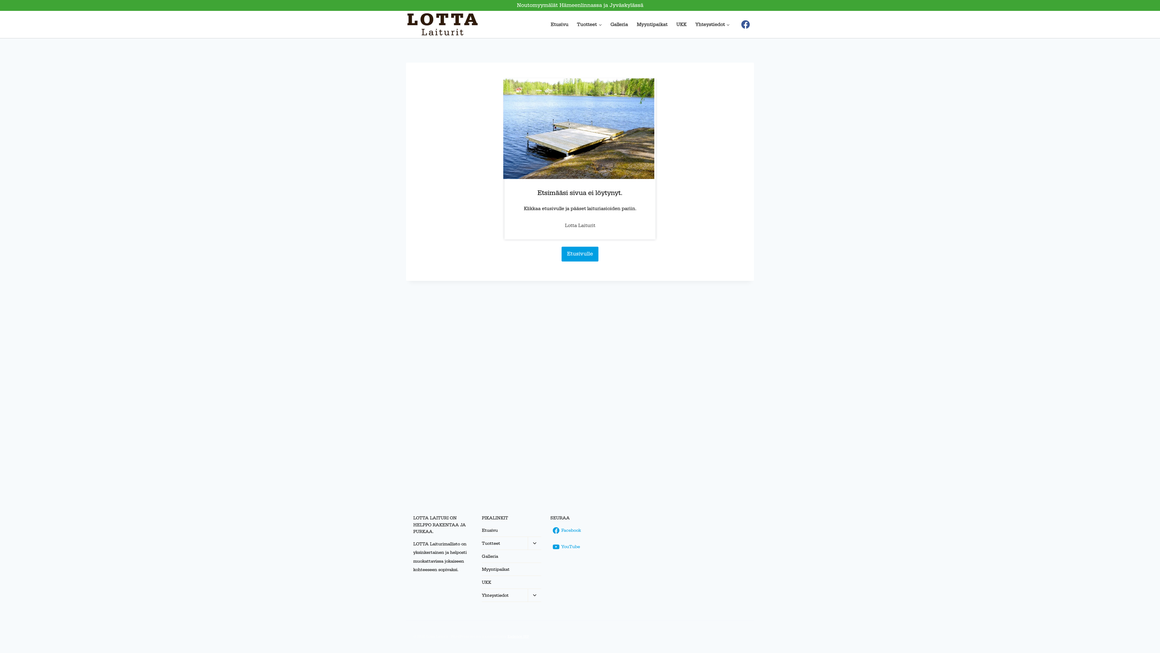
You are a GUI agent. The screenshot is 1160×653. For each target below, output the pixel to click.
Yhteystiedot (495, 595)
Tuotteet (491, 543)
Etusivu (560, 24)
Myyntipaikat (652, 24)
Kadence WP (518, 636)
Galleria (619, 24)
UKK (681, 24)
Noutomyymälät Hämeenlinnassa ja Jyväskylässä (580, 5)
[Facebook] (745, 24)
